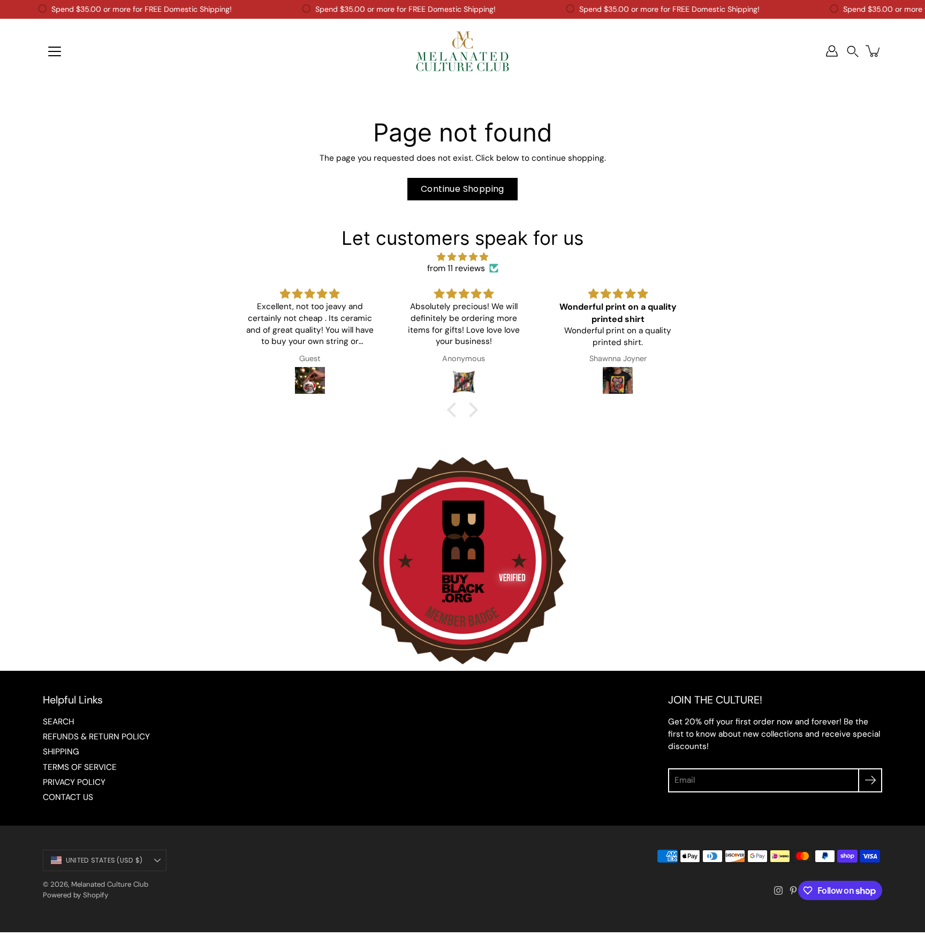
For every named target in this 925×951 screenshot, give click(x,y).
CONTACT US (68, 797)
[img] (462, 257)
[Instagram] (778, 890)
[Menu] (54, 51)
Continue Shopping (462, 189)
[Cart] (873, 50)
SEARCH (58, 721)
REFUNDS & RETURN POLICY (96, 736)
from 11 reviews (456, 268)
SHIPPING (61, 751)
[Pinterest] (793, 890)
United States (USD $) (104, 860)
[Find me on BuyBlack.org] (462, 665)
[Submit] (870, 780)
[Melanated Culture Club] (462, 51)
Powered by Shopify (75, 895)
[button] (853, 51)
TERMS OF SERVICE (80, 767)
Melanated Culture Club (109, 884)
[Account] (831, 50)
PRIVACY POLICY (74, 782)
